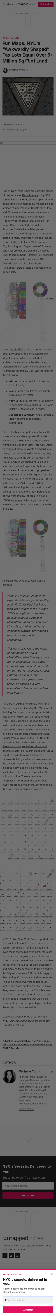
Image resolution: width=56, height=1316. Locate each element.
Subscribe (28, 1309)
